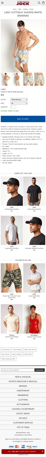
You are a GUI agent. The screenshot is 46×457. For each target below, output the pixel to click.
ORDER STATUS (28, 441)
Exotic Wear (23, 413)
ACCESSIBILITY (17, 441)
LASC (3, 89)
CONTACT (37, 439)
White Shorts (28, 354)
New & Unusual (23, 376)
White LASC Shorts (30, 349)
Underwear (23, 390)
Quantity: (4, 107)
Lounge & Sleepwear (23, 408)
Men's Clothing (17, 354)
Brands (23, 385)
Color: (3, 99)
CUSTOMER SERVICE (26, 439)
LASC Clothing (17, 349)
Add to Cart (23, 119)
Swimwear (23, 395)
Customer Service (23, 422)
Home (14, 9)
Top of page (23, 427)
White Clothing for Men (8, 359)
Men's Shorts (5, 354)
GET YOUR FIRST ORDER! (26, 451)
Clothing (23, 399)
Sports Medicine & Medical (23, 381)
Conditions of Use (23, 454)
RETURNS (16, 439)
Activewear (23, 404)
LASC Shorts (5, 349)
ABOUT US (8, 439)
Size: (2, 103)
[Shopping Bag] (43, 2)
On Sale (23, 418)
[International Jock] (23, 2)
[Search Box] (39, 3)
